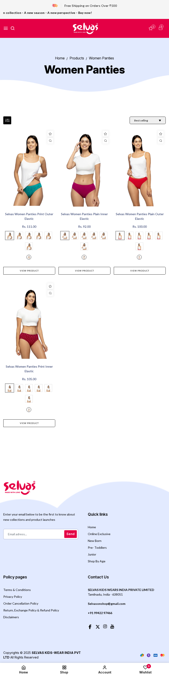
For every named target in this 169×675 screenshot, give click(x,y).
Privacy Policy (12, 596)
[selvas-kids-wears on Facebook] (90, 626)
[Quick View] (50, 140)
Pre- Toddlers (97, 547)
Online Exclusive (99, 534)
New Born (94, 541)
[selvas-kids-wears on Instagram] (105, 626)
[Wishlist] (50, 133)
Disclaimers (11, 617)
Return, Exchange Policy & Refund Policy (31, 610)
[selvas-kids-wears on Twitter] (98, 626)
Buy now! (76, 13)
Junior (92, 554)
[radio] (9, 235)
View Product (29, 270)
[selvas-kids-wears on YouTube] (112, 626)
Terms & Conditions (17, 590)
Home (92, 527)
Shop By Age (96, 561)
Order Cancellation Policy (20, 603)
